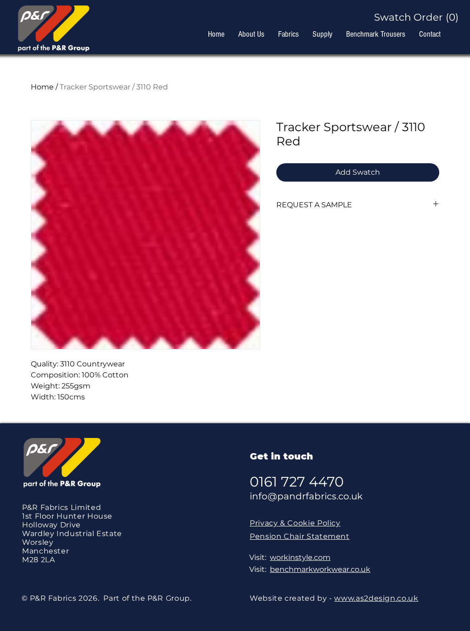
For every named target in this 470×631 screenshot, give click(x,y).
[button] (412, 17)
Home (42, 87)
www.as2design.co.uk (376, 598)
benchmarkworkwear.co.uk (320, 569)
